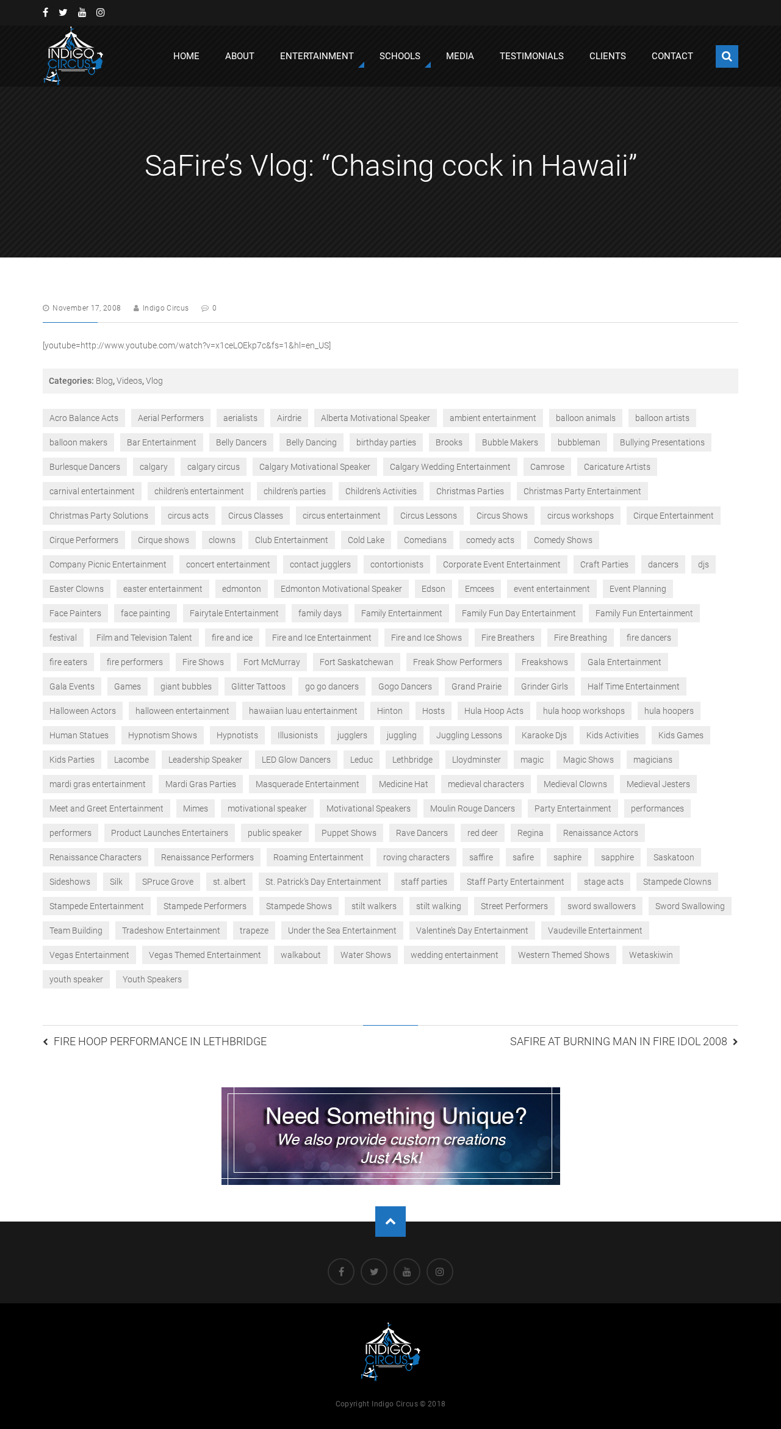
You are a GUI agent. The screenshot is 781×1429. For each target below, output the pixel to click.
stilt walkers (374, 906)
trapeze (254, 930)
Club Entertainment (291, 540)
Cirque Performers (83, 540)
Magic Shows (588, 760)
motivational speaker (267, 808)
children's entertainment (199, 491)
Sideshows (69, 882)
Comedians (425, 540)
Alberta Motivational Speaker (375, 418)
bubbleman (579, 442)
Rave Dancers (422, 833)
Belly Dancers (241, 442)
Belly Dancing (311, 442)
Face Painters (75, 613)
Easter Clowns (76, 589)
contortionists (396, 564)
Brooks (449, 442)
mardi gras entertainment (97, 784)
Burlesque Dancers (84, 467)
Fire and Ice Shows (426, 638)
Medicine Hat (403, 784)
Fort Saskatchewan (357, 662)
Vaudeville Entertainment (595, 930)
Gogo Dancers (405, 686)
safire (523, 857)
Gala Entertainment (624, 662)
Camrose (547, 467)
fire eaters (68, 662)
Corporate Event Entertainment (502, 564)
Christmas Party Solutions (98, 515)
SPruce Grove (167, 882)
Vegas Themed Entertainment (205, 955)
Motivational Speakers (368, 808)
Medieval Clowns (575, 784)
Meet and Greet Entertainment (106, 808)
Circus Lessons (428, 515)
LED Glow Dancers (296, 760)
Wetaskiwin (651, 955)
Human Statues (79, 735)
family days (320, 613)
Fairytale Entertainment (234, 613)
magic (532, 760)
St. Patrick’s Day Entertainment (323, 882)
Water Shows (365, 955)
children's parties (295, 491)
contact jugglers (320, 564)
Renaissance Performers (207, 857)
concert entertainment (228, 564)
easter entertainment (163, 589)
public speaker (275, 833)
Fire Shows (203, 662)
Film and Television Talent (144, 638)
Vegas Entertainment (89, 955)
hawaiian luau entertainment (303, 711)
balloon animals (586, 418)
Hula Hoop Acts (494, 711)
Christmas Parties (470, 491)
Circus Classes (255, 515)
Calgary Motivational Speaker (314, 467)
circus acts (188, 515)
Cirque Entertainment (673, 515)
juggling (402, 735)
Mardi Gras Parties (200, 784)
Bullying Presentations (662, 442)
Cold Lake (366, 540)
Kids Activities (612, 735)
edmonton (241, 589)
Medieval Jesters (658, 784)
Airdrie (289, 418)
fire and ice (232, 638)
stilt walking (438, 906)
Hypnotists (237, 735)
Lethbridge (412, 760)
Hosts (433, 711)
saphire (567, 857)
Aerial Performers (171, 418)
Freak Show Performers (457, 662)
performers (70, 833)
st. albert (229, 882)
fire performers (135, 662)
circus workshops (580, 515)
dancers (663, 564)
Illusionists (298, 735)
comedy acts (490, 540)
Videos (129, 381)
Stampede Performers (205, 906)
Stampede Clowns (677, 882)
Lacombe (131, 760)
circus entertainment (342, 515)
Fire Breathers (507, 638)
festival (63, 638)
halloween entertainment (182, 711)
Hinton (390, 711)
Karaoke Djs (544, 735)
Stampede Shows (299, 906)
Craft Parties (604, 564)
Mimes (195, 808)
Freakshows (545, 662)
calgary (154, 467)
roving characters (416, 857)
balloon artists (662, 418)
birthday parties (386, 442)
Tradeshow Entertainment (171, 930)
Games (127, 686)
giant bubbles (186, 686)
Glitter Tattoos (258, 686)
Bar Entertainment (161, 442)
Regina (530, 833)
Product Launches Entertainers (169, 833)
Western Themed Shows (564, 955)
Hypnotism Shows (162, 735)
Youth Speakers (152, 979)
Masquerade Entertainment (307, 784)
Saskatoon (673, 857)
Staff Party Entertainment (515, 882)
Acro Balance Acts (83, 418)
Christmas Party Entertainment (582, 491)
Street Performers (514, 906)
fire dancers (649, 638)
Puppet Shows (349, 833)
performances (657, 808)
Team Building (76, 930)
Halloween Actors (82, 711)
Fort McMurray (271, 662)
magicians (652, 760)
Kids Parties (72, 760)
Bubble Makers (510, 442)
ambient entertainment (493, 418)
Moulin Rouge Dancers (472, 808)
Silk (116, 882)
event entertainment (552, 589)
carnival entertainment (92, 491)
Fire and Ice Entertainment (322, 638)
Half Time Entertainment (634, 686)
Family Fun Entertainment (644, 613)
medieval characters (486, 784)
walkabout (301, 955)
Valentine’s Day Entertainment (472, 930)
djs (703, 564)
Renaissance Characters (95, 857)
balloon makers (78, 442)
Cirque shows (163, 540)
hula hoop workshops (584, 711)
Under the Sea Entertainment (342, 930)
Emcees (479, 589)
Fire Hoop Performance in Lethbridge (160, 1041)
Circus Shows (502, 515)
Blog (104, 381)
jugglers (352, 735)
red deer (482, 833)
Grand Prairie (477, 686)
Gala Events (72, 686)
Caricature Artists (617, 467)
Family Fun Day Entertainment (519, 613)
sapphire (617, 857)
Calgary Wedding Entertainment (450, 467)
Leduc (361, 760)
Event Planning (638, 589)
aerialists (240, 418)
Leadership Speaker (205, 760)
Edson (433, 589)
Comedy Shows (563, 540)
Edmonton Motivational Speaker (341, 589)
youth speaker (76, 979)
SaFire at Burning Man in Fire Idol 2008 (618, 1041)
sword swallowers (601, 906)
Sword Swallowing (690, 906)
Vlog (154, 381)
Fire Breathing (580, 638)
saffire (481, 857)
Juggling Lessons (469, 735)
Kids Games (681, 735)
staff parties (424, 882)
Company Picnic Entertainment (108, 564)
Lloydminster (476, 760)
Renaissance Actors (600, 833)
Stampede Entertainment (96, 906)
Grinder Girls (544, 686)
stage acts (604, 882)
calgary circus (213, 467)
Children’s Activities (381, 491)
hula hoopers (669, 711)
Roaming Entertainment (318, 857)
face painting (145, 613)
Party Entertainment (572, 808)
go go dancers (332, 686)
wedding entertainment (454, 955)
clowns (222, 540)
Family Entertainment (401, 613)
